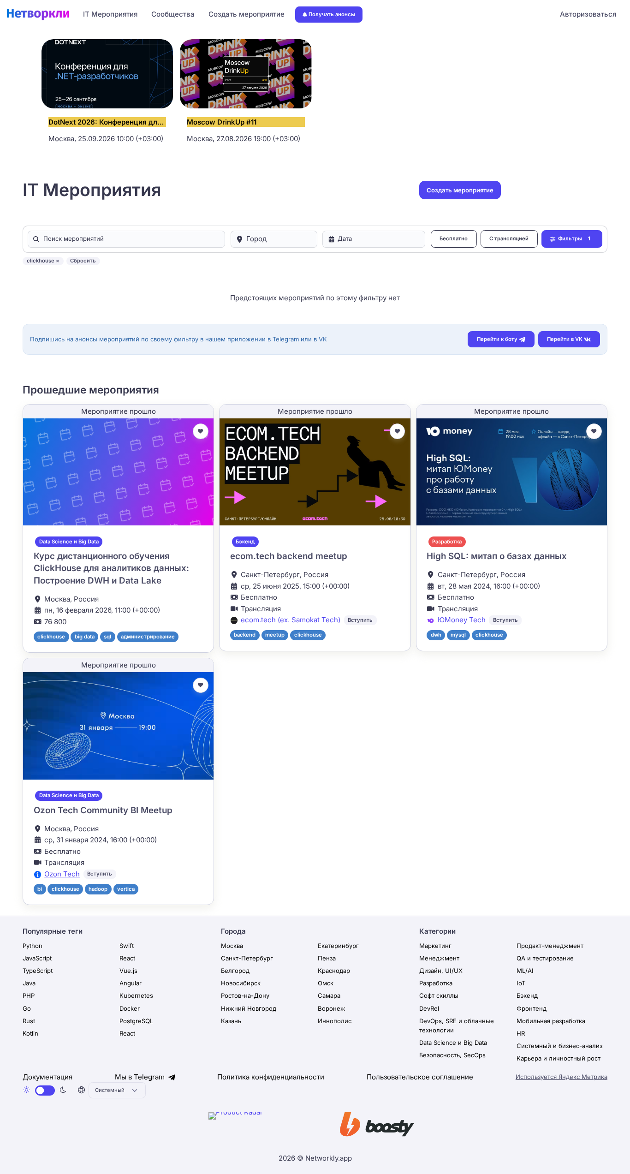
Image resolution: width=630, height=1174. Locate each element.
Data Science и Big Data (69, 541)
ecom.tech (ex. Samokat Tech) (290, 619)
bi (39, 889)
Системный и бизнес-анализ (559, 1045)
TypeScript (38, 970)
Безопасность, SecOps (452, 1055)
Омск (325, 983)
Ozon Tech (62, 874)
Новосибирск (241, 983)
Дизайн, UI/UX (441, 970)
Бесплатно (454, 238)
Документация (47, 1077)
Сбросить (83, 260)
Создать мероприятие (246, 14)
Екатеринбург (338, 945)
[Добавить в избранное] (200, 431)
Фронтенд (532, 1008)
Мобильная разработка (551, 1021)
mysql (458, 635)
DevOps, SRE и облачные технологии (456, 1025)
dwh (436, 635)
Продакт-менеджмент (550, 945)
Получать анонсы (332, 14)
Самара (329, 995)
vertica (126, 889)
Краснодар (334, 970)
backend (245, 635)
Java (29, 983)
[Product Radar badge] (263, 1126)
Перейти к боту (497, 339)
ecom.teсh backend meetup (288, 556)
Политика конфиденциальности (270, 1077)
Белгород (235, 970)
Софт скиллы (438, 995)
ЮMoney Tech (462, 619)
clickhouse (51, 636)
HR (521, 1033)
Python (32, 945)
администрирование (148, 636)
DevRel (429, 1008)
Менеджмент (439, 958)
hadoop (98, 889)
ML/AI (525, 970)
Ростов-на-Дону (245, 995)
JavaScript (37, 958)
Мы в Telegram (140, 1077)
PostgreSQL (136, 1021)
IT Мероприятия (110, 14)
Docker (129, 1008)
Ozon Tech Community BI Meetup (103, 810)
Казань (231, 1021)
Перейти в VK (564, 339)
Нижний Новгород (248, 1008)
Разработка (447, 541)
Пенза (327, 958)
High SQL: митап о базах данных (497, 556)
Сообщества (173, 14)
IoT (521, 983)
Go (27, 1008)
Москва (232, 945)
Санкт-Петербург (247, 958)
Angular (130, 983)
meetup (275, 635)
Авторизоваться (588, 14)
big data (85, 636)
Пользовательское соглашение (420, 1077)
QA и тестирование (545, 958)
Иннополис (334, 1021)
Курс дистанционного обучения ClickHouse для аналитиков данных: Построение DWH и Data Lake (111, 568)
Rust (29, 1021)
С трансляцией (509, 238)
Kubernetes (136, 995)
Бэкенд (245, 541)
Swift (126, 945)
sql (107, 636)
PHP (29, 995)
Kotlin (30, 1033)
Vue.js (128, 970)
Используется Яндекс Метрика (561, 1076)
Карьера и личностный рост (558, 1058)
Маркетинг (435, 945)
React (127, 958)
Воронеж (331, 1008)
